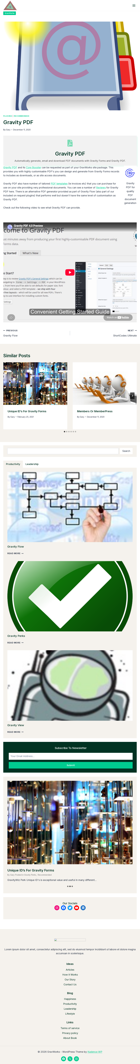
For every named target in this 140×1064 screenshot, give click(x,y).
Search (126, 451)
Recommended (21, 116)
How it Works (70, 974)
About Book (70, 1038)
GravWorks (9, 13)
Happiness (70, 999)
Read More (15, 553)
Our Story (70, 979)
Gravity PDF (10, 167)
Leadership (70, 1008)
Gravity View (15, 725)
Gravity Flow (10, 333)
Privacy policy (70, 1033)
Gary (8, 129)
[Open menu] (134, 5)
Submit (71, 765)
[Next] (132, 395)
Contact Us (70, 984)
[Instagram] (76, 1058)
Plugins (7, 116)
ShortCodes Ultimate (125, 333)
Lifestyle (70, 1013)
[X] (70, 1058)
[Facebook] (63, 1058)
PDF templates (59, 183)
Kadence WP (95, 1051)
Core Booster (33, 167)
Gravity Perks (16, 636)
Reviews (101, 187)
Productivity (70, 1003)
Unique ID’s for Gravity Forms (27, 411)
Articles (70, 969)
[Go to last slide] (7, 395)
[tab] (64, 431)
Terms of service (70, 1028)
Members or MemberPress (95, 411)
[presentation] (35, 383)
